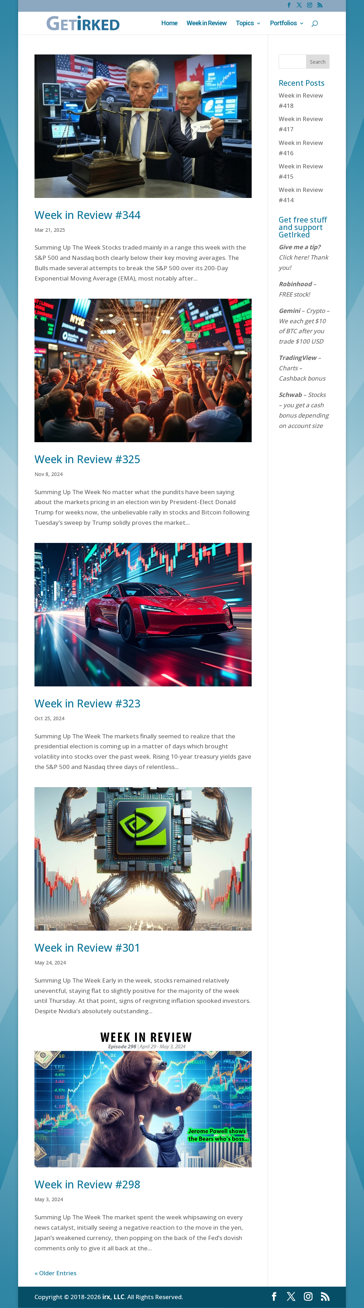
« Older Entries (55, 1273)
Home (169, 24)
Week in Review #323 (87, 703)
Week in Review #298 (87, 1184)
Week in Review (206, 24)
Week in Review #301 (87, 947)
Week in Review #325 (87, 459)
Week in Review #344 (87, 215)
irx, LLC (113, 1297)
